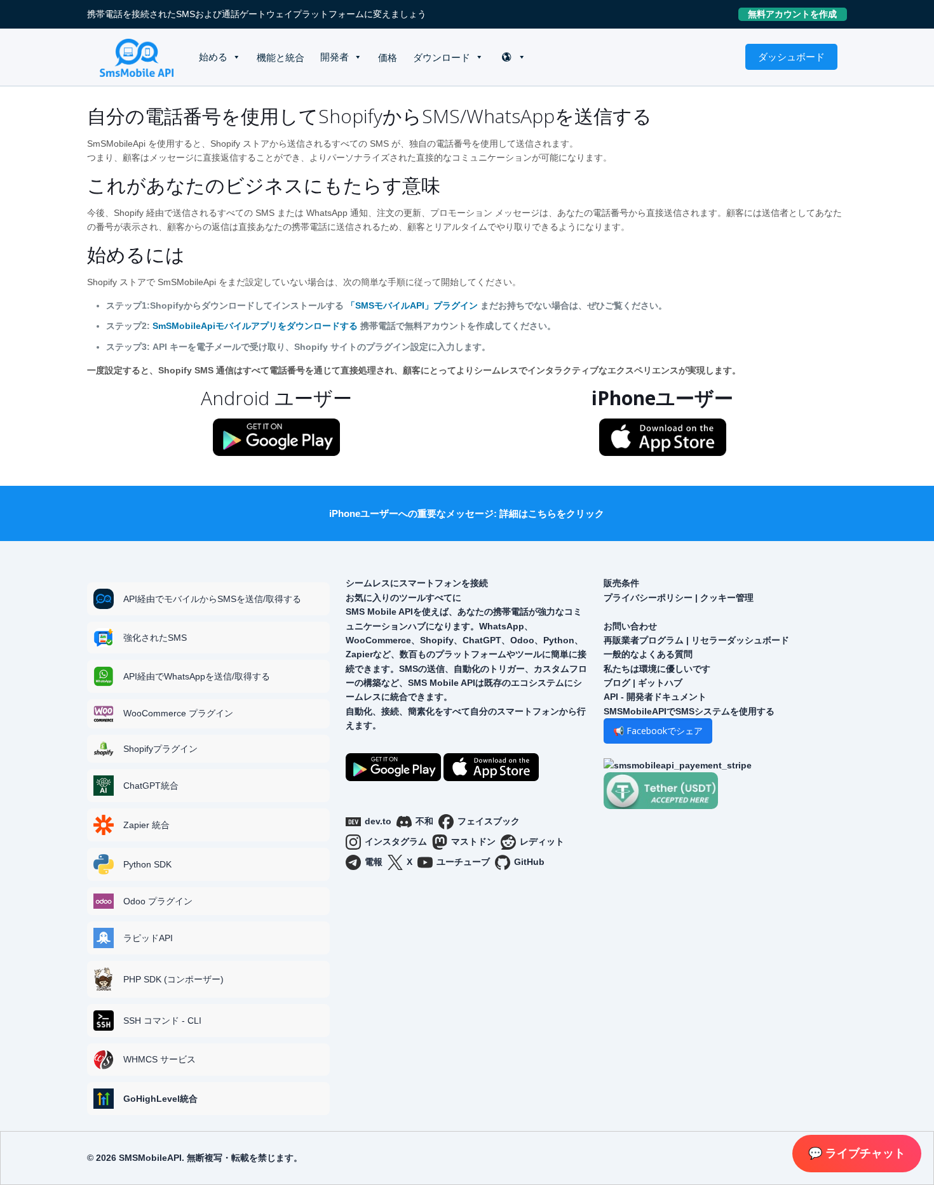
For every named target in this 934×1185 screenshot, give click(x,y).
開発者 (334, 56)
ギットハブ (660, 683)
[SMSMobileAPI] (136, 57)
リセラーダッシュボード (740, 640)
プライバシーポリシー (648, 597)
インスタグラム (396, 841)
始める (213, 56)
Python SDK (147, 864)
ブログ (617, 683)
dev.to (378, 821)
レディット (542, 841)
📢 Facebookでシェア (658, 731)
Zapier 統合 (146, 825)
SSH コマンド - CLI (162, 1020)
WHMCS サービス (159, 1059)
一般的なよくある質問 (648, 654)
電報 (373, 862)
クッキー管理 (727, 597)
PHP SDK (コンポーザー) (173, 979)
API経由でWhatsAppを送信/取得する (196, 676)
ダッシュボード (791, 56)
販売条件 (621, 583)
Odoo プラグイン (158, 901)
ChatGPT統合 (151, 785)
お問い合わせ (630, 626)
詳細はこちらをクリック (551, 513)
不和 (424, 821)
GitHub (529, 862)
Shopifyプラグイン (160, 749)
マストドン (473, 841)
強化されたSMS (155, 638)
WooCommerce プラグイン (178, 713)
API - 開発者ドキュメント (655, 697)
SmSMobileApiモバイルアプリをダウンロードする (255, 326)
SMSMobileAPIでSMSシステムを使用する (689, 711)
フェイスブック (488, 821)
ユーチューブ (463, 862)
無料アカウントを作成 (797, 14)
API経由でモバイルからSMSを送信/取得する (212, 599)
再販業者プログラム (644, 640)
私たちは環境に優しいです (657, 669)
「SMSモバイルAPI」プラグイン (412, 305)
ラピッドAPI (148, 938)
